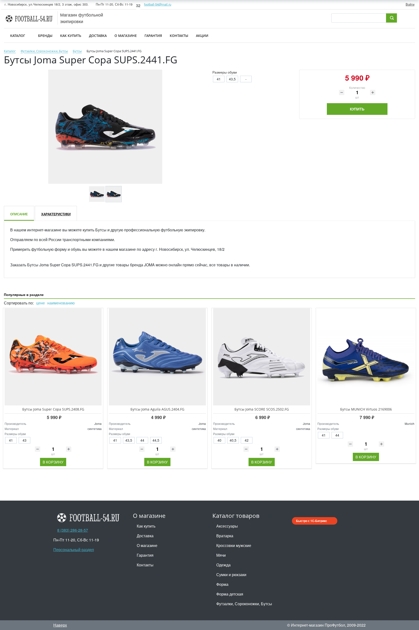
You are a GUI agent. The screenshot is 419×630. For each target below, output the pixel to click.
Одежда (223, 565)
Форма (222, 584)
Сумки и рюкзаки (231, 574)
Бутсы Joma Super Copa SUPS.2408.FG (53, 409)
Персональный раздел (73, 549)
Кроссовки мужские (233, 545)
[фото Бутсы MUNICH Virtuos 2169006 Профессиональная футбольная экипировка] (365, 356)
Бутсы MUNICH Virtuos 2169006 (366, 409)
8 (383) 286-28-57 (72, 530)
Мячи (221, 555)
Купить (357, 109)
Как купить (146, 526)
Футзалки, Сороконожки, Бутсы (244, 603)
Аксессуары (227, 526)
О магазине (147, 545)
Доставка (145, 535)
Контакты (145, 565)
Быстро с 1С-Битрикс (311, 521)
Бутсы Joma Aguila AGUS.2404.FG (157, 409)
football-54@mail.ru (157, 4)
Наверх (60, 625)
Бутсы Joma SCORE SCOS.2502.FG (261, 409)
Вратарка (224, 535)
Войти (410, 4)
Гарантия (145, 555)
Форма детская (229, 594)
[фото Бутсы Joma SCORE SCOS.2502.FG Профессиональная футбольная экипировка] (261, 356)
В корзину (53, 461)
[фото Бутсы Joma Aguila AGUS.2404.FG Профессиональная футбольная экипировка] (157, 356)
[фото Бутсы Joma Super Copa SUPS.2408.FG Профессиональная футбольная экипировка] (53, 356)
